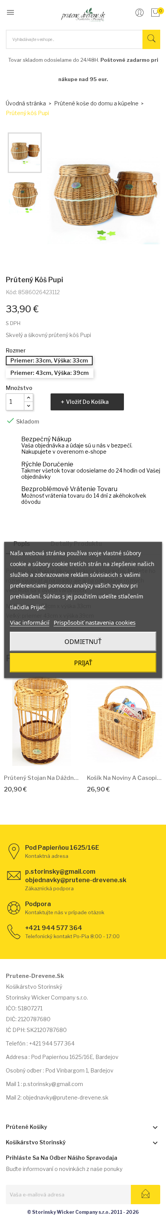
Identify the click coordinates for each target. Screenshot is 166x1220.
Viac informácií (29, 622)
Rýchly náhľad (50, 756)
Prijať (83, 663)
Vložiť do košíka (87, 401)
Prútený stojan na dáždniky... (41, 778)
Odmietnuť (83, 641)
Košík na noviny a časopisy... (124, 778)
